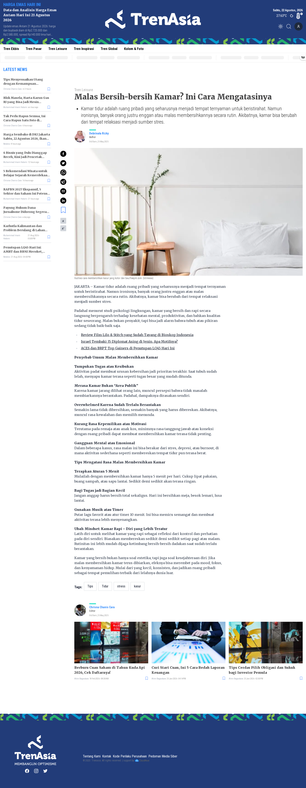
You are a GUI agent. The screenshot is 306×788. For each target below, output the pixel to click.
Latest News (15, 69)
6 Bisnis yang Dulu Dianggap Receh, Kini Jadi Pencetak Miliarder (25, 157)
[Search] (290, 26)
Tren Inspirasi (84, 49)
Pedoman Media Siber (162, 756)
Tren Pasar (34, 49)
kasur (137, 586)
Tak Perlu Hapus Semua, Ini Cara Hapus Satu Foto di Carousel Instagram (24, 120)
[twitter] (63, 163)
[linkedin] (63, 200)
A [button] (63, 221)
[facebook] (63, 154)
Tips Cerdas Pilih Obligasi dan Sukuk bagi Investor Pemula (262, 670)
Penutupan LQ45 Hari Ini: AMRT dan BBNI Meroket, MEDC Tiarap (22, 252)
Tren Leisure (57, 49)
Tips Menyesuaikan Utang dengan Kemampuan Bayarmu (23, 84)
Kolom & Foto (134, 49)
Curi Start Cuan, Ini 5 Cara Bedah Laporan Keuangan (188, 670)
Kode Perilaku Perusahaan (130, 756)
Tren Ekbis (11, 49)
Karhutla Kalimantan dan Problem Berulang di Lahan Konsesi (24, 230)
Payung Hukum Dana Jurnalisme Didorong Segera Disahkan (25, 212)
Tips (90, 586)
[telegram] (63, 182)
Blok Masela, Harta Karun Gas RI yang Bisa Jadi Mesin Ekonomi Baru (26, 102)
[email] (63, 191)
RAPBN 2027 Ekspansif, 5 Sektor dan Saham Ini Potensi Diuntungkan (25, 193)
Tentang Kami (92, 756)
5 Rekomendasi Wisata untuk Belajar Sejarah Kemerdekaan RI (26, 175)
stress (121, 586)
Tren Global (109, 49)
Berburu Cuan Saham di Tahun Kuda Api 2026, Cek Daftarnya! (109, 670)
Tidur (105, 586)
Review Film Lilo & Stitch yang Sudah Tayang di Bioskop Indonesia (137, 335)
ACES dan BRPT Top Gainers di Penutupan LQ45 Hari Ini (128, 348)
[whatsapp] (63, 172)
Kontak (106, 756)
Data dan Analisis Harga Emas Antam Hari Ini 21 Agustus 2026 (30, 15)
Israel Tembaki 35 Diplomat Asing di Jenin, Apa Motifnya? (129, 341)
